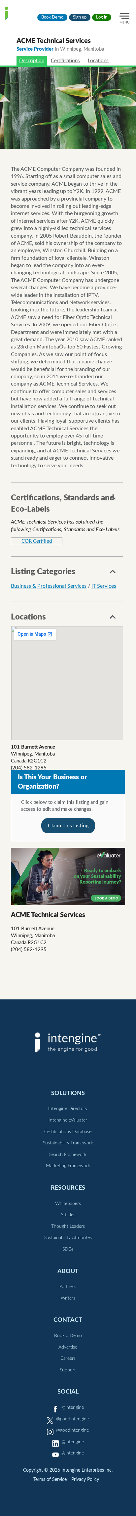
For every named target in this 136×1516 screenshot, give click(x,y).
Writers (68, 1298)
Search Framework (67, 1154)
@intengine (72, 1407)
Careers (68, 1358)
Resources (68, 1188)
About (68, 1271)
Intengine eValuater (68, 1120)
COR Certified (36, 541)
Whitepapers (68, 1203)
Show (113, 499)
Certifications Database (67, 1131)
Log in (101, 17)
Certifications (65, 60)
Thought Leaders (68, 1226)
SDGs (68, 1249)
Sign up (79, 17)
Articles (67, 1215)
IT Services (103, 586)
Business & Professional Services (48, 586)
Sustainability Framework (68, 1143)
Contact (67, 1320)
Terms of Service (50, 1479)
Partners (67, 1286)
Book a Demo (68, 1335)
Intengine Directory (67, 1108)
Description (31, 60)
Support (68, 1370)
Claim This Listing (68, 825)
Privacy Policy (85, 1479)
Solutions (68, 1093)
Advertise (67, 1347)
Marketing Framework (68, 1166)
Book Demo (52, 17)
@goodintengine (72, 1419)
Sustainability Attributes (68, 1237)
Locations (98, 60)
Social (68, 1392)
